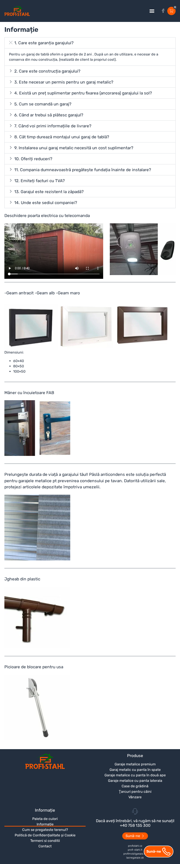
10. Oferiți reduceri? (33, 158)
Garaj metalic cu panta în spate (135, 770)
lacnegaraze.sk (135, 857)
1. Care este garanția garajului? (44, 42)
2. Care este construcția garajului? (47, 71)
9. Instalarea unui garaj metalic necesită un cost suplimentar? (73, 147)
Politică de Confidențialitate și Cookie (45, 835)
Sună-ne (153, 851)
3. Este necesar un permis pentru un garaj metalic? (63, 82)
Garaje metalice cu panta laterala (135, 781)
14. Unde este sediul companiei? (45, 202)
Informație (45, 824)
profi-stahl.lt (135, 849)
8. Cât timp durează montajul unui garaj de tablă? (61, 136)
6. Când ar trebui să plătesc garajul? (48, 114)
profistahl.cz (135, 845)
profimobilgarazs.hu (135, 853)
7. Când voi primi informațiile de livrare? (52, 125)
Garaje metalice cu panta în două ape (135, 775)
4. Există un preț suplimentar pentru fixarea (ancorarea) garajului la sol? (83, 93)
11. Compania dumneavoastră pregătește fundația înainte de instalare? (82, 169)
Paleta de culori (45, 819)
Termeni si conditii (45, 841)
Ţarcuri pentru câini (135, 791)
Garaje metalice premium (135, 764)
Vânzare (135, 797)
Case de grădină (135, 786)
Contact (45, 846)
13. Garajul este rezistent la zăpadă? (49, 191)
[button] (152, 11)
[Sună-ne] (166, 851)
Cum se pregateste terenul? (45, 830)
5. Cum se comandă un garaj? (42, 104)
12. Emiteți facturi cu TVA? (39, 180)
